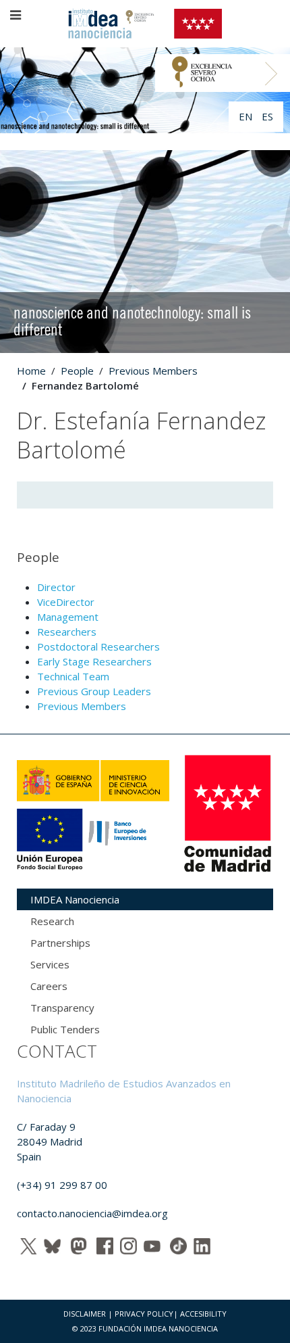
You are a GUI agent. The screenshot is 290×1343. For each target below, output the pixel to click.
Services (49, 964)
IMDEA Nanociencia (74, 899)
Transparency (62, 1007)
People (77, 370)
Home (31, 370)
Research (52, 921)
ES (267, 116)
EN (247, 116)
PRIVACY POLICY (144, 1314)
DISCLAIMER (84, 1314)
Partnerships (60, 942)
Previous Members (153, 370)
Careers (48, 986)
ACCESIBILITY (203, 1314)
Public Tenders (65, 1029)
